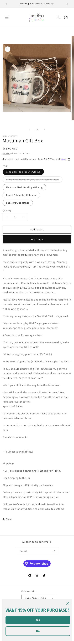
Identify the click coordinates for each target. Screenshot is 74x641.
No (38, 631)
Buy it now (37, 239)
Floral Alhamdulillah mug (21, 195)
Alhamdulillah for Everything (23, 171)
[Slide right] (44, 129)
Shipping (6, 153)
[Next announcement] (67, 4)
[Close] (68, 603)
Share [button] (9, 519)
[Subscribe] (54, 551)
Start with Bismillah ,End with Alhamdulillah (34, 180)
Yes (38, 619)
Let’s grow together (17, 202)
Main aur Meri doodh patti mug (24, 187)
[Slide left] (29, 129)
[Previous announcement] (6, 4)
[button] (7, 17)
